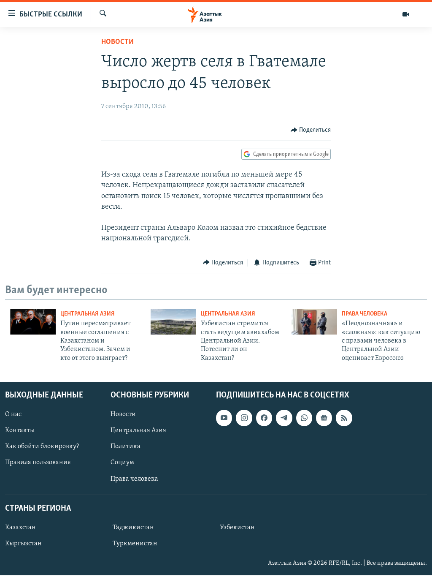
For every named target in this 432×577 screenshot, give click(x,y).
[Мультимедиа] (405, 14)
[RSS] (344, 418)
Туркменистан (135, 543)
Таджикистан (133, 527)
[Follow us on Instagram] (244, 418)
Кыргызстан (23, 543)
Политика (125, 447)
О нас (13, 414)
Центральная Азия (87, 314)
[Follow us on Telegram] (284, 418)
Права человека (364, 314)
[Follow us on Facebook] (264, 418)
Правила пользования (38, 463)
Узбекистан (237, 527)
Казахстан (20, 527)
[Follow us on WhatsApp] (304, 418)
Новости (117, 42)
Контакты (20, 430)
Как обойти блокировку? (42, 447)
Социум (122, 463)
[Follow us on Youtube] (224, 418)
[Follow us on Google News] (324, 418)
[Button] (311, 130)
